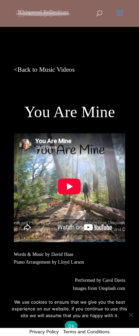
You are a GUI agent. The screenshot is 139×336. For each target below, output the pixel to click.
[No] (130, 314)
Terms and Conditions (86, 331)
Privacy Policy (44, 331)
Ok (71, 326)
